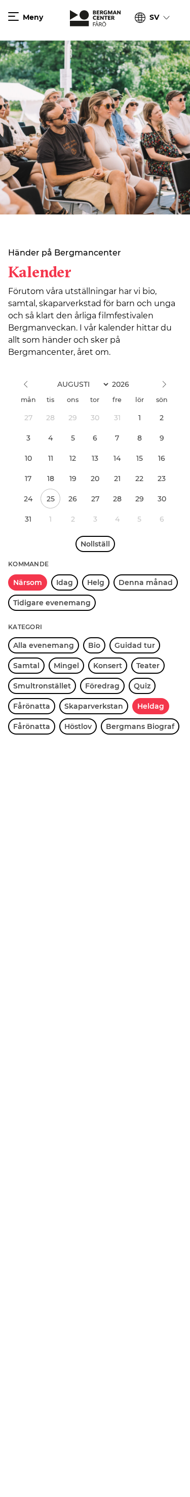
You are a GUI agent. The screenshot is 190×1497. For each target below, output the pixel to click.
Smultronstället (42, 685)
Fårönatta (31, 706)
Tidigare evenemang (52, 602)
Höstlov (78, 726)
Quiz (142, 685)
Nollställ (95, 544)
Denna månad (146, 582)
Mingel (66, 665)
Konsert (107, 665)
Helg (95, 582)
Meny (33, 17)
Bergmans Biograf (140, 726)
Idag (64, 582)
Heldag (150, 706)
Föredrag (102, 685)
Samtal (26, 665)
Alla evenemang (43, 645)
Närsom (27, 582)
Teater (148, 665)
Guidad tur (135, 645)
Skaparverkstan (93, 706)
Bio (94, 645)
